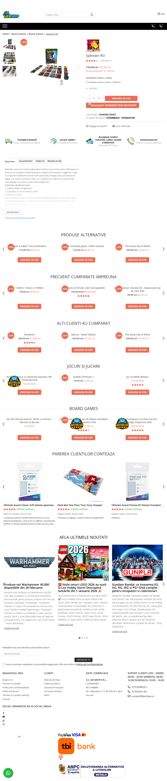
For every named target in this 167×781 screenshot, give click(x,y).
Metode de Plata (52, 679)
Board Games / (19, 33)
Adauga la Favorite (97, 126)
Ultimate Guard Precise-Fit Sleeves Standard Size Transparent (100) (83, 421)
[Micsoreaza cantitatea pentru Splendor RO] (88, 98)
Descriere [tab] (10, 161)
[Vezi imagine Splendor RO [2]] (9, 71)
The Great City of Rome (137, 246)
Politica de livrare (10, 691)
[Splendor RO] (49, 66)
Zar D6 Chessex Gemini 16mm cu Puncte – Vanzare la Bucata (30, 421)
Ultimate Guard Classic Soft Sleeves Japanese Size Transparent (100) (41, 505)
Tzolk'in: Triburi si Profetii (29, 287)
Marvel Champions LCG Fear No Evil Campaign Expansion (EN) (137, 421)
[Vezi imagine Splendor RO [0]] (9, 45)
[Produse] (5, 26)
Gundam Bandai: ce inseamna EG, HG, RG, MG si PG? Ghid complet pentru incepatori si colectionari (135, 588)
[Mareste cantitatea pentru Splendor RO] (99, 98)
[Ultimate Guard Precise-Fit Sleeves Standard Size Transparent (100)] (137, 481)
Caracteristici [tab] (25, 160)
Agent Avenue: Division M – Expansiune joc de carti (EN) (137, 289)
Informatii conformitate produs (20, 217)
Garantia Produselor (54, 687)
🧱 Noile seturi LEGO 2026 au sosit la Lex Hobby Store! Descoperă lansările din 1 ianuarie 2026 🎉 (82, 588)
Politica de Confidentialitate (89, 664)
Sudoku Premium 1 (83, 376)
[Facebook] (3, 712)
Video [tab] (40, 160)
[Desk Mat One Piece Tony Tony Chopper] (83, 481)
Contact (6, 699)
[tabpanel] (49, 66)
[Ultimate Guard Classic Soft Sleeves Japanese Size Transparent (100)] (29, 481)
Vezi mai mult (13, 212)
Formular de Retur (53, 691)
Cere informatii (122, 126)
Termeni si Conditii (11, 683)
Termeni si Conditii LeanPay (15, 695)
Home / (6, 33)
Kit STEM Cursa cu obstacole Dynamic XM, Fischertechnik (29, 378)
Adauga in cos (121, 98)
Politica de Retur (52, 683)
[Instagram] (3, 724)
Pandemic (29, 334)
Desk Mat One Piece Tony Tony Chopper (80, 505)
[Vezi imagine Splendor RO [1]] (9, 58)
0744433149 (139, 691)
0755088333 (139, 687)
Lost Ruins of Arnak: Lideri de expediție (83, 287)
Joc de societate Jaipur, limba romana (83, 246)
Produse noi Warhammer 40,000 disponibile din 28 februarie (26, 586)
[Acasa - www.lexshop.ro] (18, 14)
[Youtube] (3, 716)
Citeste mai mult (11, 628)
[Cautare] (92, 14)
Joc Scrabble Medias (137, 376)
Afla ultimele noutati (83, 537)
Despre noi (7, 679)
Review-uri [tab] (54, 160)
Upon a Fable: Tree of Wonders (29, 246)
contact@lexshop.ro (142, 696)
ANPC (47, 695)
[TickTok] (3, 720)
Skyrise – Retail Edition (83, 334)
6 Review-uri (106, 60)
